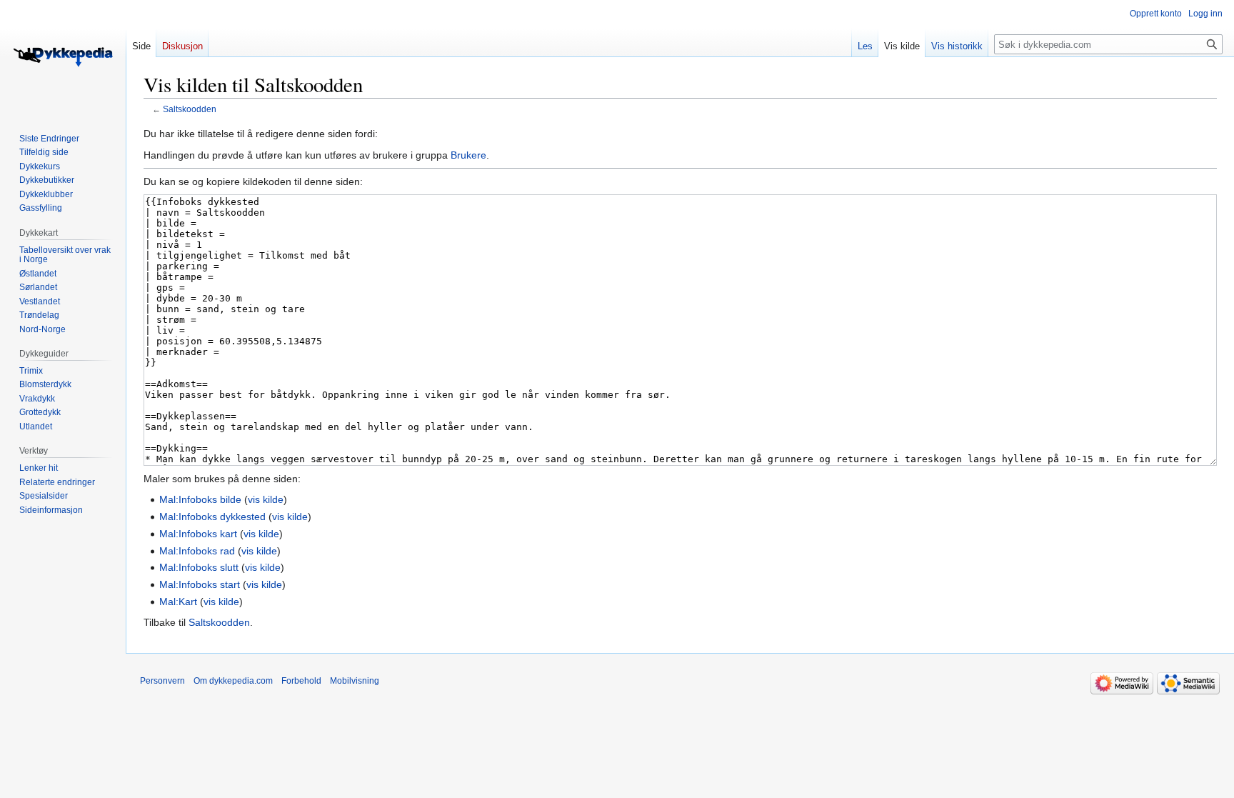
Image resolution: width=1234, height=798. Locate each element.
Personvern (162, 681)
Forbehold (301, 681)
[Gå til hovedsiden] (63, 57)
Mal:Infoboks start (199, 584)
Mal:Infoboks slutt (199, 567)
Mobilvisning (354, 681)
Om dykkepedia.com (233, 681)
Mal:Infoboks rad (197, 551)
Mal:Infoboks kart (198, 533)
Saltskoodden (189, 109)
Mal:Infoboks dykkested (212, 516)
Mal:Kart (178, 601)
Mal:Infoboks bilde (200, 499)
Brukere (468, 155)
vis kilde (266, 499)
